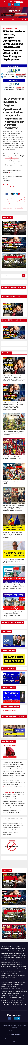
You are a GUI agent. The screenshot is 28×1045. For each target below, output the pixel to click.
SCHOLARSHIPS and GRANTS (14, 1034)
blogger (15, 224)
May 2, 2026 (8, 936)
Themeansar (14, 1027)
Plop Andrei (14, 10)
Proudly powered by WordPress (9, 1025)
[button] (23, 19)
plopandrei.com (9, 792)
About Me (24, 1038)
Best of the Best (7, 224)
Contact (19, 1038)
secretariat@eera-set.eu (11, 158)
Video (14, 1041)
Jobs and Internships (8, 28)
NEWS (15, 28)
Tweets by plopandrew (9, 710)
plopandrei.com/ (7, 787)
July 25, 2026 (9, 885)
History (20, 257)
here (10, 172)
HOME (8, 1030)
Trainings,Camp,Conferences (9, 1038)
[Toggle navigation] (13, 19)
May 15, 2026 (8, 919)
